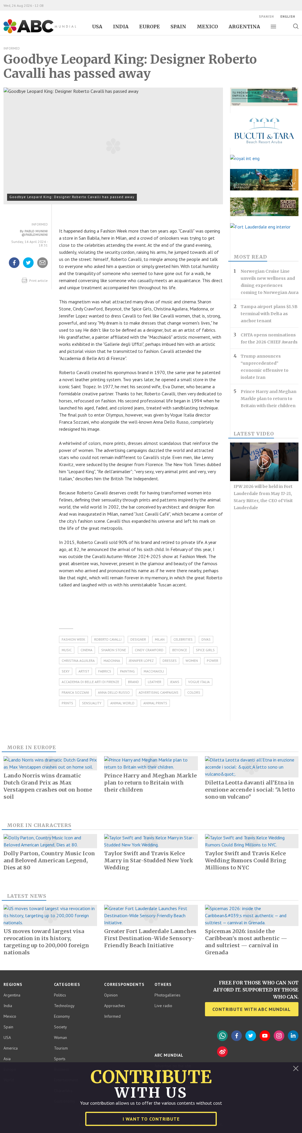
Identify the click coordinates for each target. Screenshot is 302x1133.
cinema (86, 650)
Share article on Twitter (28, 267)
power (212, 660)
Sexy (66, 671)
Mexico (207, 26)
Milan (160, 639)
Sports (59, 1058)
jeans (174, 682)
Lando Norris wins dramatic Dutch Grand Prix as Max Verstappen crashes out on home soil (48, 786)
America (11, 1048)
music (67, 650)
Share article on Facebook (14, 267)
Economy (62, 1016)
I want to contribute (151, 1119)
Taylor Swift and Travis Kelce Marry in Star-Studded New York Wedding (148, 860)
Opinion (111, 995)
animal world (122, 703)
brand (133, 682)
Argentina (244, 26)
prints (67, 703)
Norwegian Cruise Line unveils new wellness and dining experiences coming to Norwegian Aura (269, 282)
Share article (42, 267)
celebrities (183, 639)
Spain (178, 26)
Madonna (112, 660)
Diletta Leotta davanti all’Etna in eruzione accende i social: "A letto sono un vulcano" (250, 789)
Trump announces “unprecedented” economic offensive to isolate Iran (264, 366)
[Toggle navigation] (273, 26)
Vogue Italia (199, 682)
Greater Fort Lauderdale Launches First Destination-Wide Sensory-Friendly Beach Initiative (150, 938)
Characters (52, 825)
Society (60, 1027)
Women (192, 660)
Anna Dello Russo (114, 692)
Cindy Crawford (149, 650)
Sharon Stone (113, 650)
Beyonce (179, 650)
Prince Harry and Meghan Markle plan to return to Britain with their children (268, 398)
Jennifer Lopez (141, 660)
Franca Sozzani (75, 692)
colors (193, 692)
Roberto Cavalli (108, 639)
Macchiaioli (154, 671)
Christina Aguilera (78, 660)
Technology (64, 1005)
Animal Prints (155, 703)
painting (127, 671)
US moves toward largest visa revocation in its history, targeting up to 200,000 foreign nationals (46, 942)
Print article (38, 280)
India (121, 26)
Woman (60, 1037)
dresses (170, 660)
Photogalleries (167, 995)
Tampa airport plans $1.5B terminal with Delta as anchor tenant (269, 313)
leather (154, 682)
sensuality (91, 703)
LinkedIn (293, 1035)
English (287, 16)
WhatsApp (222, 1035)
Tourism (61, 1048)
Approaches (114, 1005)
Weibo (222, 1051)
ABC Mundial (33, 32)
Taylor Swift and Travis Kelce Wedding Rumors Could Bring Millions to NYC (245, 860)
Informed (12, 48)
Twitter (250, 1035)
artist (83, 671)
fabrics (104, 671)
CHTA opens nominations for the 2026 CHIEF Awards (269, 338)
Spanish (266, 16)
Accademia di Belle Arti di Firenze (90, 682)
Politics (60, 995)
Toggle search (295, 26)
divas (206, 639)
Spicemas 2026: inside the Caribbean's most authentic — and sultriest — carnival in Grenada (246, 942)
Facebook (236, 1035)
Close (296, 1068)
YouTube (265, 1035)
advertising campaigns (158, 692)
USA (97, 26)
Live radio (163, 1005)
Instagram (279, 1035)
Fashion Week (73, 639)
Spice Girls (205, 650)
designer (138, 639)
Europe (149, 26)
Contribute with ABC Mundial (251, 1009)
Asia (7, 1058)
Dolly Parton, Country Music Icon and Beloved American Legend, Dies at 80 (49, 860)
